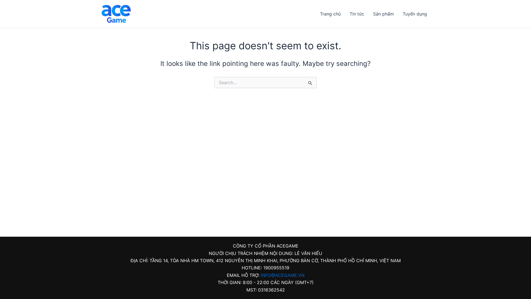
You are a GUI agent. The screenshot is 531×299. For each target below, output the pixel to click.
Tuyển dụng (415, 14)
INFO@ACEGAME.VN (282, 275)
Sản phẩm (383, 14)
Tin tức (357, 14)
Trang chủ (330, 14)
